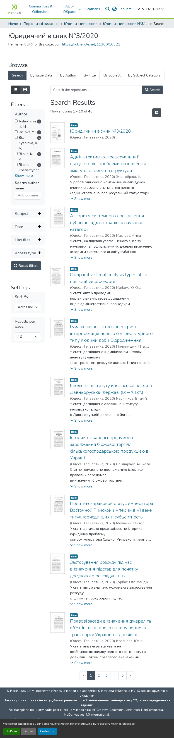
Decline (29, 731)
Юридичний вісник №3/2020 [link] (125, 23)
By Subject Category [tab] (144, 75)
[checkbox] (16, 120)
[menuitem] (71, 9)
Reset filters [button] (27, 265)
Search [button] (154, 89)
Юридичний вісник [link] (80, 23)
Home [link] (13, 23)
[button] (14, 9)
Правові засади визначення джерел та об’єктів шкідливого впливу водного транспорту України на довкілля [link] (110, 628)
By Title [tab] (90, 75)
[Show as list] (15, 90)
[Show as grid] (25, 90)
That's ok (11, 731)
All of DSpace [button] (69, 9)
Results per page (25, 324)
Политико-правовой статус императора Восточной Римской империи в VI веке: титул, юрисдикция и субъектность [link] (111, 510)
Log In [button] (123, 9)
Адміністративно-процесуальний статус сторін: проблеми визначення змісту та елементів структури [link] (108, 164)
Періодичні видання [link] (40, 23)
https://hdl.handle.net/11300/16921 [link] (91, 44)
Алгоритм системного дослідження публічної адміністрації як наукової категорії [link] (107, 222)
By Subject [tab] (112, 75)
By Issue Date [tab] (41, 75)
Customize (47, 731)
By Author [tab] (68, 75)
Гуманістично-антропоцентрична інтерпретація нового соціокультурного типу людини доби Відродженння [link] (111, 333)
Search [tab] (17, 75)
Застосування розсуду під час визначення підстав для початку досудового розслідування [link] (104, 569)
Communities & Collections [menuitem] (41, 9)
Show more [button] (24, 175)
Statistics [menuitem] (92, 9)
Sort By (21, 296)
